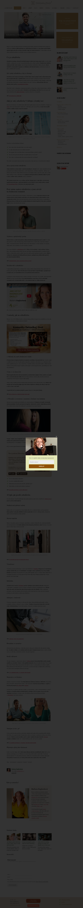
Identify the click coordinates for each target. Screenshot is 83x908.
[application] (41, 446)
